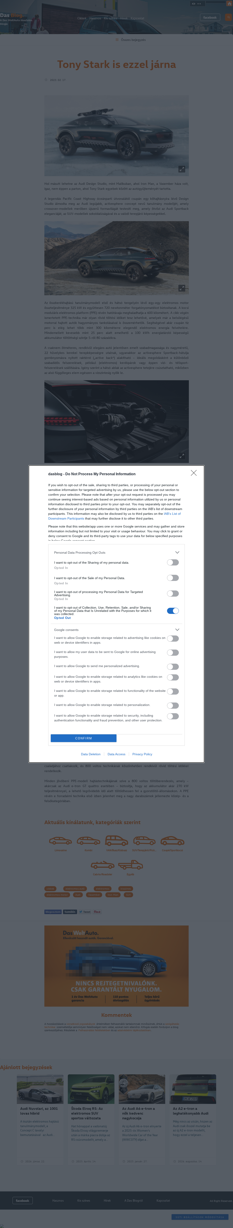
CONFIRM (83, 738)
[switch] (173, 562)
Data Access (116, 754)
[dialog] (116, 614)
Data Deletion (91, 754)
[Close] (195, 474)
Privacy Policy (142, 754)
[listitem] (116, 552)
